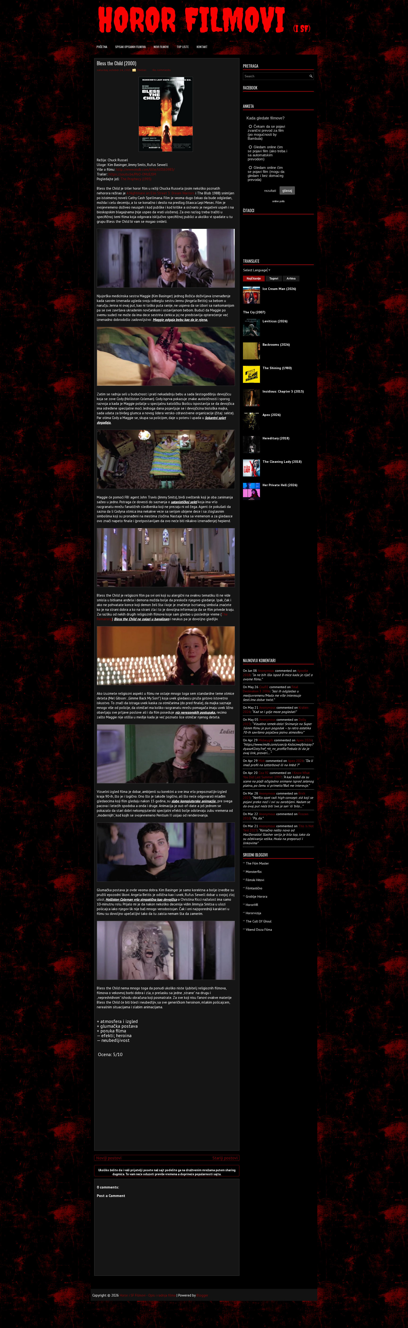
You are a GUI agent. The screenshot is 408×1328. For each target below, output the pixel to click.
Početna (102, 47)
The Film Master (257, 863)
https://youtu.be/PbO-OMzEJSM (132, 174)
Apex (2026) (272, 415)
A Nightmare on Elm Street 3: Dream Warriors (161, 193)
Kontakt (202, 47)
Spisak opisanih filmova (130, 47)
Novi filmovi (161, 47)
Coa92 (263, 687)
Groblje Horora (256, 896)
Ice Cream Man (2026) (279, 289)
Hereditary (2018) (276, 438)
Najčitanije (254, 278)
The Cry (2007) (254, 312)
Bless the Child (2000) (116, 63)
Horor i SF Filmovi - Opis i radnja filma (148, 1295)
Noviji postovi (108, 1158)
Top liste (183, 47)
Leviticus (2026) (275, 321)
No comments (162, 70)
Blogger (202, 1295)
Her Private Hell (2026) (280, 485)
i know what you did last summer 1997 (276, 775)
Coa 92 (264, 773)
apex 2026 (304, 740)
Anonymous (266, 670)
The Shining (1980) (277, 368)
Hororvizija (253, 913)
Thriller (141, 70)
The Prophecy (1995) (135, 179)
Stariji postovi (225, 1158)
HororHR (252, 905)
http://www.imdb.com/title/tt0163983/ (145, 169)
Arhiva (291, 278)
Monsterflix (254, 871)
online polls (278, 201)
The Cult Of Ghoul (259, 921)
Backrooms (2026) (276, 344)
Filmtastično (254, 888)
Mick (262, 761)
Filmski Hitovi (255, 880)
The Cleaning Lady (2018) (282, 461)
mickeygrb (266, 740)
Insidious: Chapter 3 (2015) (283, 391)
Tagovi (273, 278)
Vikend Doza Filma (259, 929)
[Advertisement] (165, 1113)
